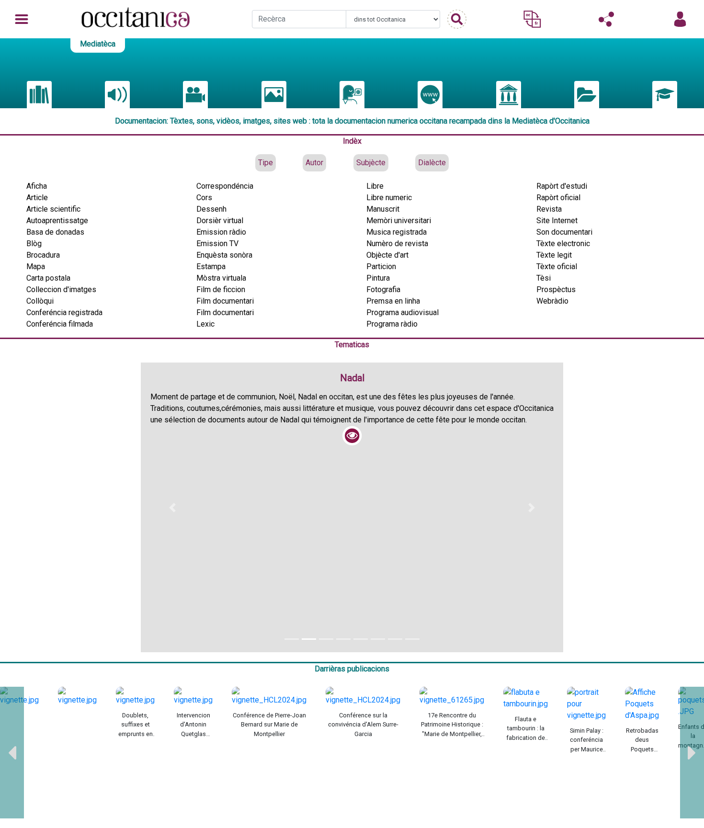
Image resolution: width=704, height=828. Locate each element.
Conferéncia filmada (59, 324)
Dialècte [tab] (432, 162)
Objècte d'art (387, 255)
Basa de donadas (55, 232)
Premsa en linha (393, 301)
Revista (549, 209)
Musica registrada (396, 232)
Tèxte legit (554, 255)
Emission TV (217, 243)
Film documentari (225, 301)
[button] (172, 507)
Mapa (35, 266)
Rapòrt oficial (558, 197)
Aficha (36, 186)
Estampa (211, 266)
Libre (375, 186)
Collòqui (40, 301)
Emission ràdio (221, 232)
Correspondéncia (224, 186)
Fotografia (383, 289)
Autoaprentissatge (57, 220)
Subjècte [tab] (371, 162)
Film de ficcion (220, 289)
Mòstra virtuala (221, 278)
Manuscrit (382, 209)
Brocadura (43, 255)
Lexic (205, 324)
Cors (204, 197)
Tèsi (543, 278)
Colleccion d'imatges (61, 289)
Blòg (34, 243)
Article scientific (53, 209)
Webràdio (552, 301)
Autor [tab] (314, 162)
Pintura (378, 278)
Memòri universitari (398, 220)
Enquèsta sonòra (224, 255)
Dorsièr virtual (219, 220)
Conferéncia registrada (64, 312)
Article (37, 197)
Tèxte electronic (563, 243)
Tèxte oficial (556, 266)
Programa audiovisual (402, 312)
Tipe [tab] (265, 162)
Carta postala (48, 278)
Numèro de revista (397, 243)
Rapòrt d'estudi (561, 186)
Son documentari (564, 232)
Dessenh (211, 209)
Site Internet (557, 220)
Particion (381, 266)
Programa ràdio (392, 324)
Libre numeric (389, 197)
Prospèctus (556, 289)
